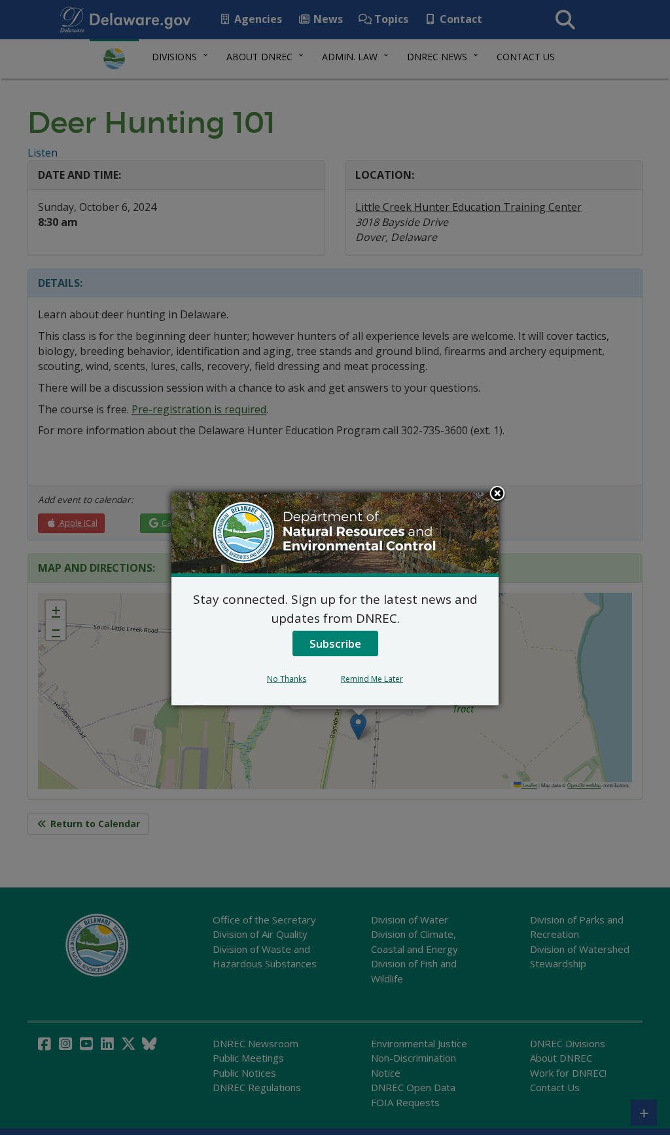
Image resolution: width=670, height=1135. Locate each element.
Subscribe (335, 643)
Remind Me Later (372, 678)
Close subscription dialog (497, 494)
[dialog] (335, 599)
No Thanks (286, 678)
